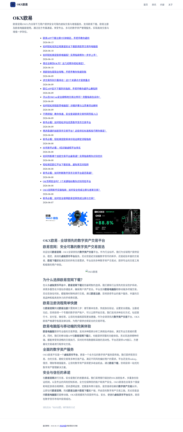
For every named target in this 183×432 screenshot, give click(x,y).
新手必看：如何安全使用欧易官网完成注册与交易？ (69, 198)
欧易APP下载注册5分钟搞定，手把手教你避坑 (66, 37)
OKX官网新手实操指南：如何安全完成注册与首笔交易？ (72, 189)
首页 (146, 4)
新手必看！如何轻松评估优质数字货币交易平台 (67, 122)
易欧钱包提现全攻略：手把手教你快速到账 (64, 71)
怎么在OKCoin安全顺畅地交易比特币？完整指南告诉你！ (72, 96)
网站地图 (63, 426)
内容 (162, 4)
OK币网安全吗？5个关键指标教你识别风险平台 (67, 181)
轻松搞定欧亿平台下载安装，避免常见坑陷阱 (66, 164)
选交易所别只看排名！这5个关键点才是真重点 (66, 80)
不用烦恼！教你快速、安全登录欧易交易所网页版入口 (70, 113)
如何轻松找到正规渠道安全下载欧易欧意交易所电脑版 (70, 46)
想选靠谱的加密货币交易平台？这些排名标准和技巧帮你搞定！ (75, 130)
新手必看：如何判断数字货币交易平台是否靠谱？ (68, 172)
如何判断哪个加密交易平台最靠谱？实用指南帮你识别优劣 (72, 156)
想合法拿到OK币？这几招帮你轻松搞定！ (64, 63)
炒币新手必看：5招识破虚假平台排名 (62, 147)
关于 (170, 4)
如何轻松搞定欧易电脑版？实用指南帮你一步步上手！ (70, 54)
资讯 (154, 4)
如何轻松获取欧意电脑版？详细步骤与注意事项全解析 (70, 105)
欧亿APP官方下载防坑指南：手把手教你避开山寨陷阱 (70, 88)
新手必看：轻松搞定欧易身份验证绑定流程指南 (67, 139)
